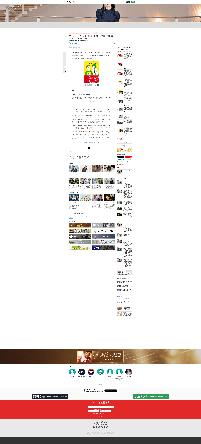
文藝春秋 (100, 2)
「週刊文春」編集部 (127, 95)
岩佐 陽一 (126, 133)
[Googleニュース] (102, 427)
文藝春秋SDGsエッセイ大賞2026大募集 (85, 203)
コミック (114, 2)
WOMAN (104, 2)
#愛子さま (89, 215)
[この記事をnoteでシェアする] (64, 67)
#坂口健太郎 (79, 215)
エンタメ (70, 48)
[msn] (104, 427)
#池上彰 (75, 215)
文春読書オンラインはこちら (73, 151)
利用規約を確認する (96, 413)
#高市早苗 (70, 215)
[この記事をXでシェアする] (64, 53)
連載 (93, 2)
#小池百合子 (103, 215)
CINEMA (108, 2)
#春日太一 (70, 217)
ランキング (81, 2)
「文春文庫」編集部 (74, 43)
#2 (96, 32)
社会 (79, 48)
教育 (76, 48)
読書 (111, 2)
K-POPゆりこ (126, 58)
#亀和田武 (98, 215)
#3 (109, 32)
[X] (96, 427)
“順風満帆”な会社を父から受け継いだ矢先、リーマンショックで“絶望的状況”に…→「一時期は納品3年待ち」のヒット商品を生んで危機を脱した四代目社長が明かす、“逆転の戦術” (109, 205)
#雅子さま (84, 215)
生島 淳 (126, 142)
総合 (127, 49)
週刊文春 (96, 2)
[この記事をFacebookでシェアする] (64, 57)
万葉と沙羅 (90, 84)
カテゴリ (85, 2)
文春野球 (118, 2)
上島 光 (126, 118)
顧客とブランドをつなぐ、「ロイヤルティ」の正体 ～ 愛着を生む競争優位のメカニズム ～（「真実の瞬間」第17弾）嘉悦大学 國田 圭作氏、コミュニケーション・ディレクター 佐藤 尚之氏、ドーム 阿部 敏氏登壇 (74, 206)
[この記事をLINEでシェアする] (64, 63)
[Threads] (99, 427)
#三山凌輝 (108, 215)
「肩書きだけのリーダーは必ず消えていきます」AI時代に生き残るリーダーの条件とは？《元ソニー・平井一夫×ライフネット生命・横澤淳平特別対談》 (97, 205)
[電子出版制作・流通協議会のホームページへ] (88, 433)
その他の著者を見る (100, 384)
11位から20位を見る (124, 145)
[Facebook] (94, 427)
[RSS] (107, 427)
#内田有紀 (93, 215)
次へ (108, 148)
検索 (124, 2)
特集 (89, 2)
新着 (77, 2)
